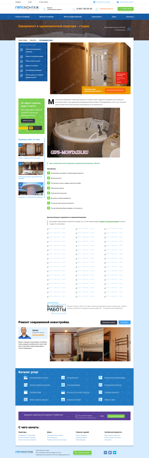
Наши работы (97, 17)
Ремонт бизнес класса (33, 61)
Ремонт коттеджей (22, 17)
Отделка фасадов (81, 439)
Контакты (130, 17)
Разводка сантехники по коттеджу (56, 439)
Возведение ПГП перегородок (26, 435)
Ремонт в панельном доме (34, 56)
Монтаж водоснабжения (73, 17)
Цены (114, 17)
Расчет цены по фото (127, 2)
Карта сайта (108, 439)
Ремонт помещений (81, 435)
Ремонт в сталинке (32, 66)
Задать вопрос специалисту (112, 435)
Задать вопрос (38, 335)
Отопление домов (52, 437)
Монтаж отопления (46, 17)
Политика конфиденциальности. (61, 454)
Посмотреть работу (108, 322)
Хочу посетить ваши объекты (115, 90)
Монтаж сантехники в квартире (27, 439)
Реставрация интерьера (33, 70)
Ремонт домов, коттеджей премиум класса (34, 76)
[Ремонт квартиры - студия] (60, 229)
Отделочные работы (81, 437)
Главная (18, 2)
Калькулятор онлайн (103, 2)
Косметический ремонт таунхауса (33, 50)
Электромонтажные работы (55, 435)
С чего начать (43, 2)
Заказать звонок (127, 8)
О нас (30, 2)
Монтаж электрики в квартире (27, 437)
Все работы (124, 322)
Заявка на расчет (28, 120)
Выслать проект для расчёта (113, 437)
